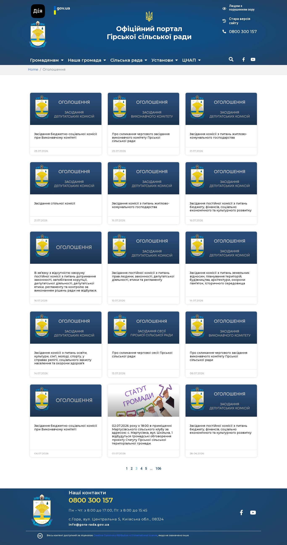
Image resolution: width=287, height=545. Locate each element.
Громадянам (44, 60)
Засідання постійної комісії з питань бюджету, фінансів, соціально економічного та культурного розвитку (220, 207)
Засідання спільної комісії (54, 203)
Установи (162, 60)
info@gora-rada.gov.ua (89, 524)
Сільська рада (126, 60)
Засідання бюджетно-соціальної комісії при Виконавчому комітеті (65, 135)
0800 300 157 (91, 500)
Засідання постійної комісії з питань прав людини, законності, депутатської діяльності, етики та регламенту (143, 276)
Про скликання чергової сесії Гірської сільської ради (142, 354)
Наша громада (84, 60)
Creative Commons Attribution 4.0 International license (125, 535)
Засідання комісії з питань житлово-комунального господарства (218, 135)
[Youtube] (253, 59)
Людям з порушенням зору (241, 7)
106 (158, 469)
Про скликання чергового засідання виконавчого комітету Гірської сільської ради (141, 137)
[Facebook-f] (243, 59)
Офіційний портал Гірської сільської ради (149, 33)
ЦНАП (189, 60)
